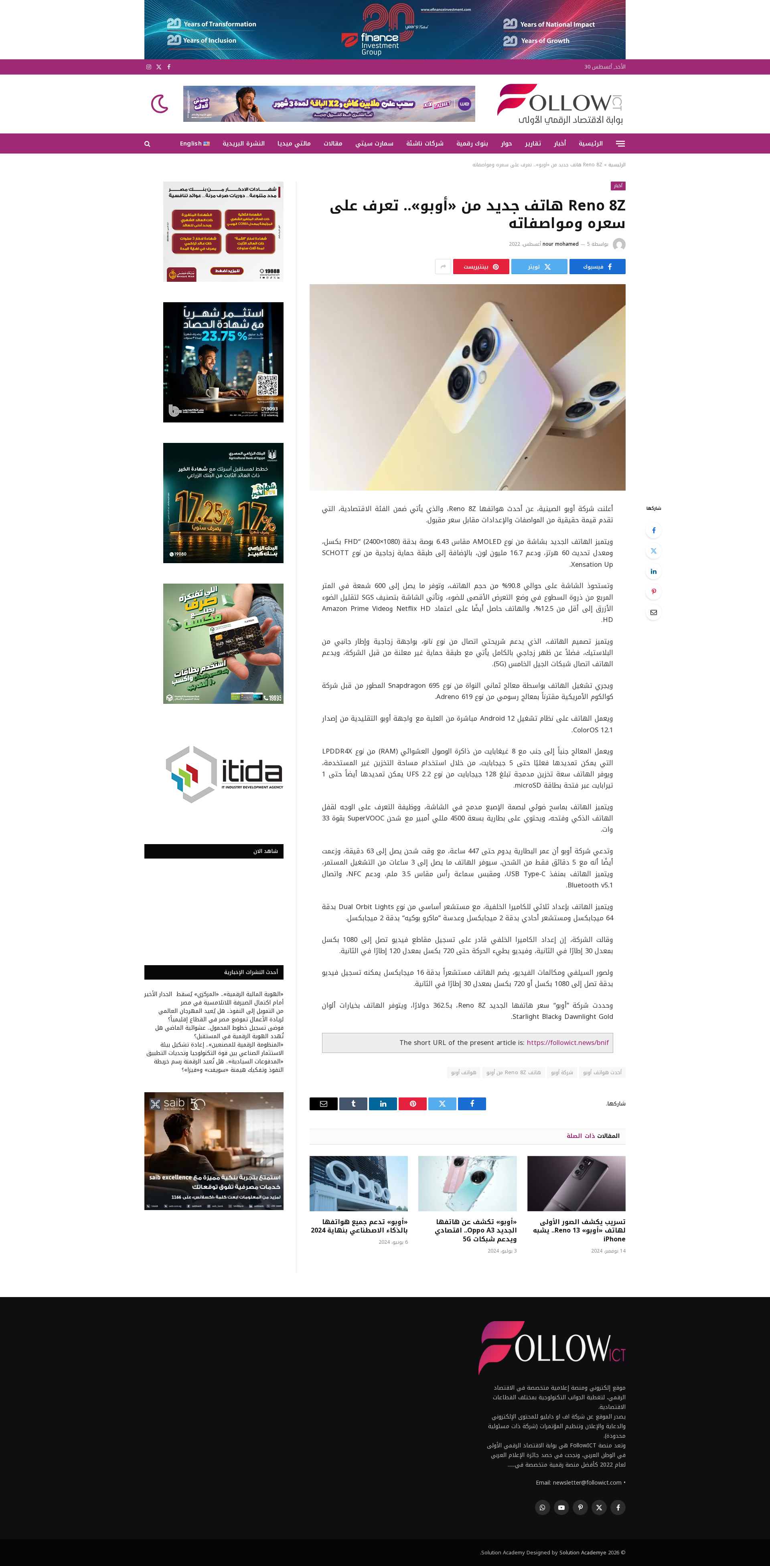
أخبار (560, 143)
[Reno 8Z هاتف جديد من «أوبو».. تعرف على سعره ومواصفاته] (468, 387)
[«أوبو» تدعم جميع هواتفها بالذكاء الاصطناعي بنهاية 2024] (359, 1183)
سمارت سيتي (374, 143)
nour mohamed (561, 244)
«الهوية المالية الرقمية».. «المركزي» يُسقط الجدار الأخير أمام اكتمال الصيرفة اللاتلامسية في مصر (214, 998)
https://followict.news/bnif (568, 1043)
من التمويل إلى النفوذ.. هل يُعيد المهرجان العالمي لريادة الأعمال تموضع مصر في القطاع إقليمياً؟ (221, 1015)
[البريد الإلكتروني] (654, 612)
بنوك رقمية (472, 143)
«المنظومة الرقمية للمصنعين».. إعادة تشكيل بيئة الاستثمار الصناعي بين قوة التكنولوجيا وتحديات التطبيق (215, 1049)
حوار (506, 143)
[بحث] (148, 144)
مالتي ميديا (294, 143)
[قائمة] (620, 143)
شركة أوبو (562, 1072)
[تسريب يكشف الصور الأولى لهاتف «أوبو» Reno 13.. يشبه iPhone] (576, 1183)
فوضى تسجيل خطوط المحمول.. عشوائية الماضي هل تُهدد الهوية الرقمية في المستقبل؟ (219, 1032)
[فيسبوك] (654, 530)
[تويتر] (654, 551)
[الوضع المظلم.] (160, 104)
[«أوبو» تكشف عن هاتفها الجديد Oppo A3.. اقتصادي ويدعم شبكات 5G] (467, 1183)
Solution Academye (582, 1553)
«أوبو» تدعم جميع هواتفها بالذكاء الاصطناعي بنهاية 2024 (359, 1226)
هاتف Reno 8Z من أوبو (513, 1072)
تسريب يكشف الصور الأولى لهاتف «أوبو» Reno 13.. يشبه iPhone (579, 1231)
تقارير (533, 143)
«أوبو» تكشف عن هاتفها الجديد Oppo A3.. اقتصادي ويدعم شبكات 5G (476, 1231)
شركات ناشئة (424, 143)
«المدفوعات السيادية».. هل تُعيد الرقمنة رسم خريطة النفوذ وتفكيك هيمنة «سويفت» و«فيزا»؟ (219, 1065)
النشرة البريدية (243, 143)
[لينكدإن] (654, 571)
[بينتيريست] (654, 592)
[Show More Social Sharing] (443, 266)
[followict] (557, 104)
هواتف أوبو (463, 1072)
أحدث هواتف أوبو (602, 1072)
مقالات (333, 143)
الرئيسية (591, 143)
